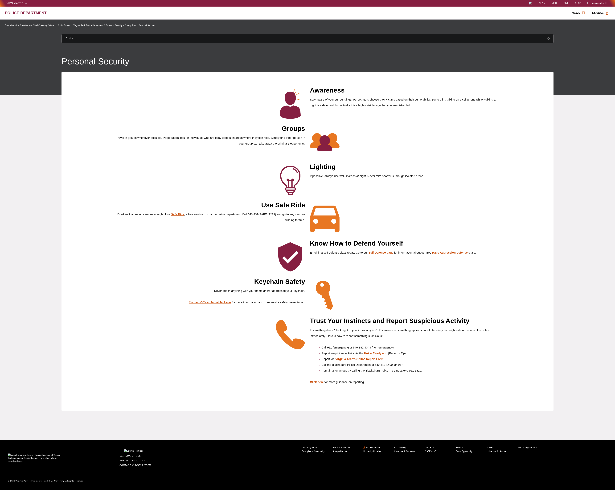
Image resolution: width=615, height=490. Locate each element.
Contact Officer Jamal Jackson (210, 302)
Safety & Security (115, 25)
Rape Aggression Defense (450, 252)
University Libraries (372, 451)
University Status (310, 447)
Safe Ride (177, 214)
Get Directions (131, 456)
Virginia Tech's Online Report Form (359, 359)
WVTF (489, 447)
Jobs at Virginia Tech (527, 447)
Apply (542, 3)
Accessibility (400, 447)
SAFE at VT (430, 451)
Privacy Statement (341, 447)
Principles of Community (313, 451)
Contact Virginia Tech (136, 465)
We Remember (373, 447)
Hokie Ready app (375, 353)
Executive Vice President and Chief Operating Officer (30, 25)
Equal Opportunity (464, 451)
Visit (554, 3)
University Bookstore (496, 451)
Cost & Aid (430, 447)
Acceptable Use (340, 451)
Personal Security (147, 25)
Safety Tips (131, 25)
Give (566, 3)
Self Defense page (381, 252)
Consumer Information (404, 451)
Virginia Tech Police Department (89, 25)
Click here (317, 382)
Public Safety (64, 25)
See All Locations (133, 460)
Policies (459, 447)
